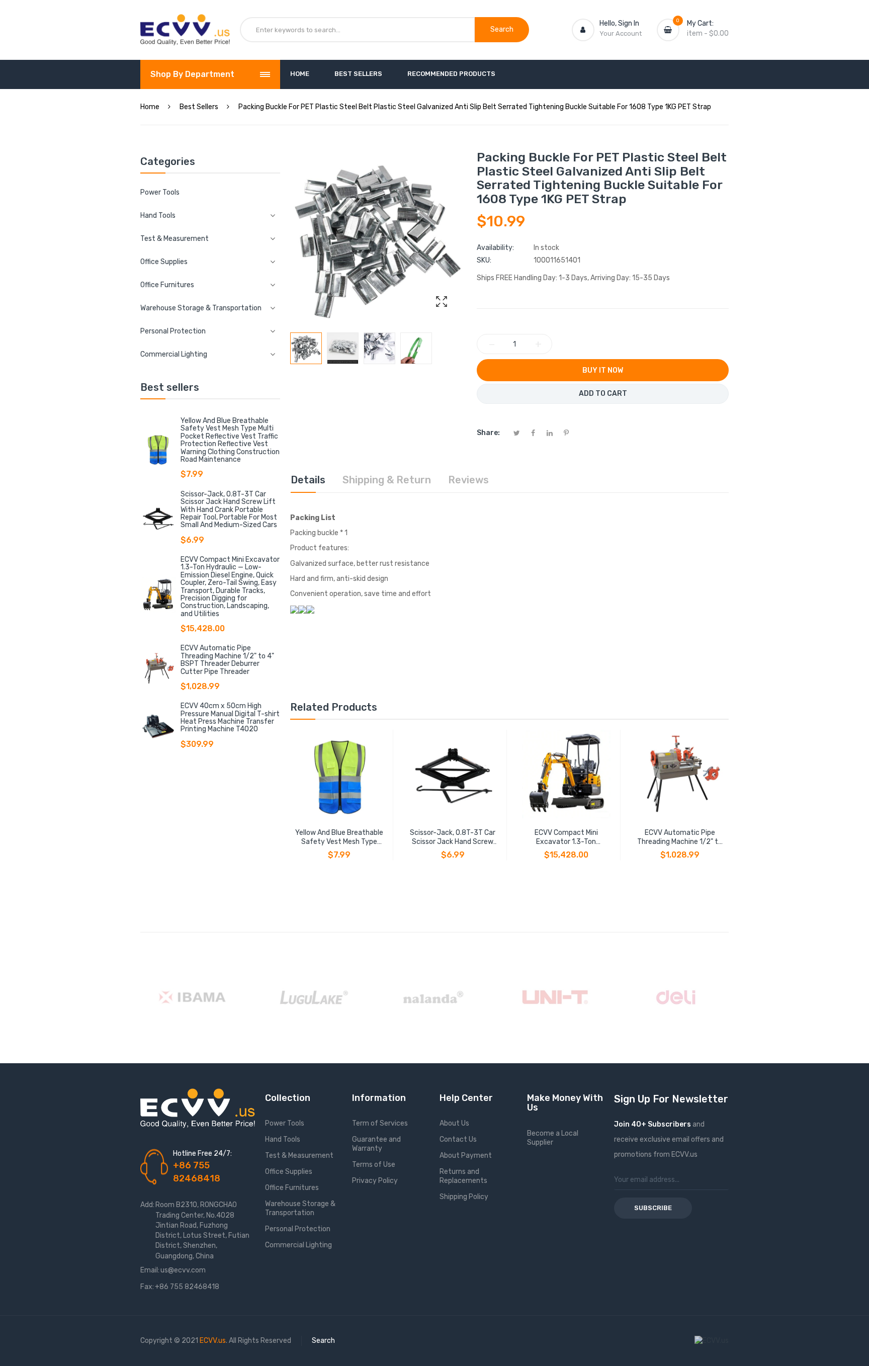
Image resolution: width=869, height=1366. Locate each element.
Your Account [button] (620, 33)
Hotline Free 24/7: (202, 1153)
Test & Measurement (299, 1155)
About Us (454, 1123)
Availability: (495, 247)
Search (323, 1340)
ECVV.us (213, 1340)
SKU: (484, 260)
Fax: (147, 1287)
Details (308, 480)
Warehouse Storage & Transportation (300, 1208)
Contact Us (458, 1139)
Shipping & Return (386, 480)
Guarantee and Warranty (376, 1144)
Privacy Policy (375, 1180)
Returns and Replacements (463, 1176)
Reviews (468, 480)
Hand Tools (282, 1139)
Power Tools (160, 192)
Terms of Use (373, 1164)
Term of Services (380, 1123)
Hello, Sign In (619, 23)
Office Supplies (288, 1171)
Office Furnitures (292, 1187)
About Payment (466, 1155)
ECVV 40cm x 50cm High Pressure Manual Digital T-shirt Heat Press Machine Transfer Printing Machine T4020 (230, 717)
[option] (306, 348)
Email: (149, 1270)
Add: (147, 1205)
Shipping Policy (464, 1196)
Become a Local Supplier (552, 1138)
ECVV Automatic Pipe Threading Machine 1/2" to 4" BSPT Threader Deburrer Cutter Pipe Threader (227, 659)
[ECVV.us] (185, 24)
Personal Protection (297, 1229)
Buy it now (602, 370)
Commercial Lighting (298, 1245)
